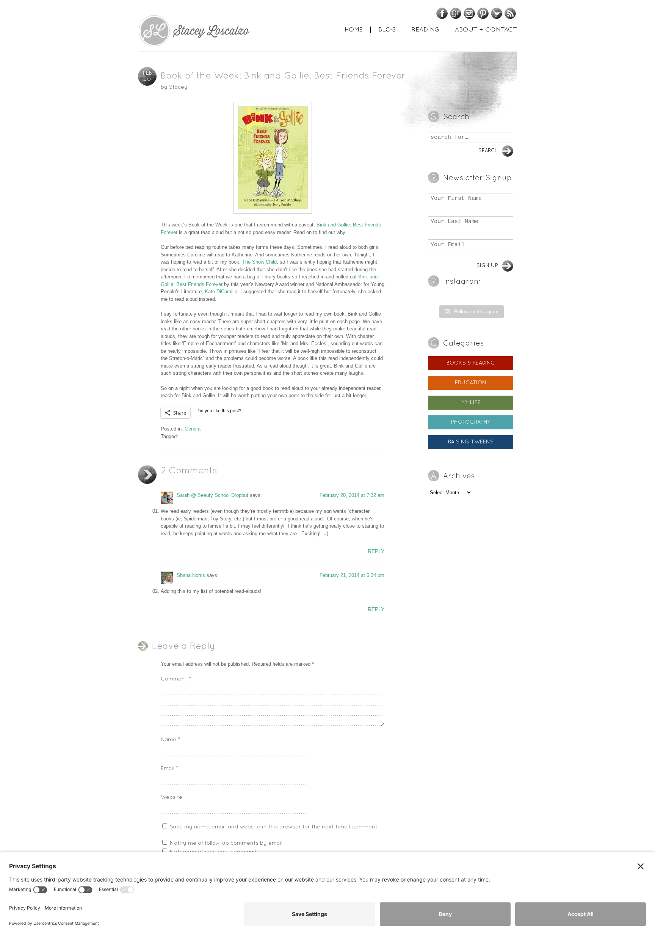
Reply (376, 551)
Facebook (442, 13)
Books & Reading (471, 363)
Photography (470, 422)
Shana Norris (191, 575)
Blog (387, 30)
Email (169, 768)
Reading (425, 30)
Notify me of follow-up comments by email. (227, 843)
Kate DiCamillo (221, 291)
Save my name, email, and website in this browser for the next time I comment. (274, 827)
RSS (510, 13)
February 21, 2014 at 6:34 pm (352, 575)
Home (354, 30)
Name (170, 739)
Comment (176, 679)
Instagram (469, 13)
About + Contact (486, 30)
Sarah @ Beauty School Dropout (212, 495)
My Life (471, 402)
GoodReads (455, 13)
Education (470, 382)
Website (171, 797)
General (193, 429)
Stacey (178, 87)
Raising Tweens (471, 442)
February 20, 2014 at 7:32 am (352, 495)
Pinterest (483, 13)
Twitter (496, 13)
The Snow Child (259, 262)
